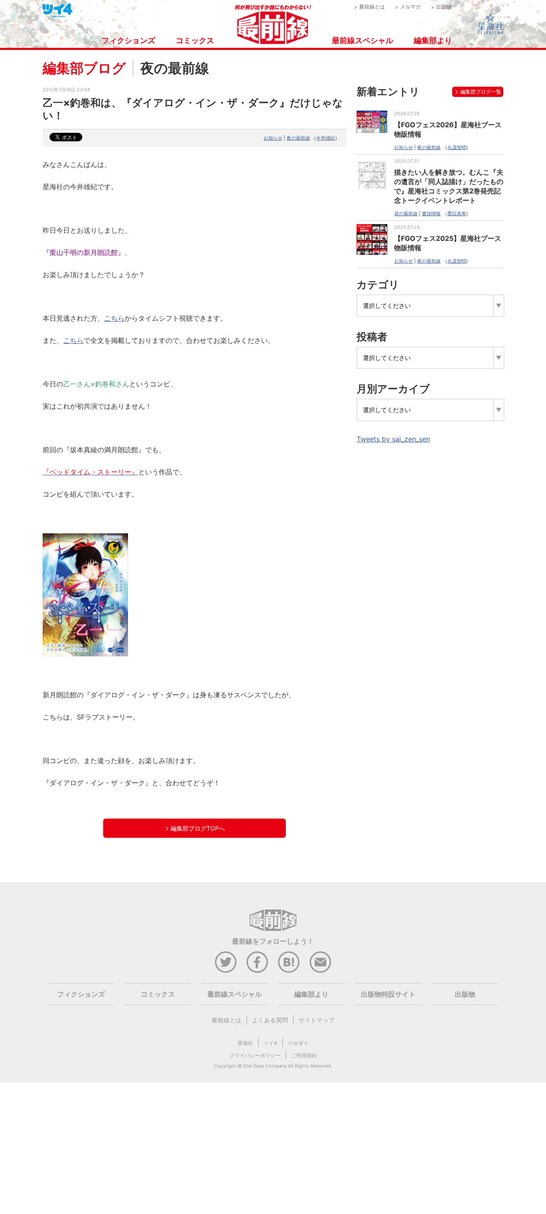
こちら (73, 340)
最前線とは (372, 6)
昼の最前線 (406, 213)
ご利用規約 (304, 1055)
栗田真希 (456, 213)
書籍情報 (431, 213)
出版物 (443, 6)
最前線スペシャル (362, 40)
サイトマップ (316, 1020)
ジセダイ (298, 1043)
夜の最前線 (298, 138)
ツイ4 (270, 1043)
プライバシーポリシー (255, 1055)
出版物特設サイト (388, 994)
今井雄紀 (325, 138)
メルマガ (410, 6)
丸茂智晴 (456, 147)
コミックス (195, 40)
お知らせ (273, 138)
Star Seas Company (265, 1066)
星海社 (245, 1043)
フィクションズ (128, 40)
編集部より (433, 40)
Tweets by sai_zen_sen (393, 439)
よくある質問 (270, 1020)
